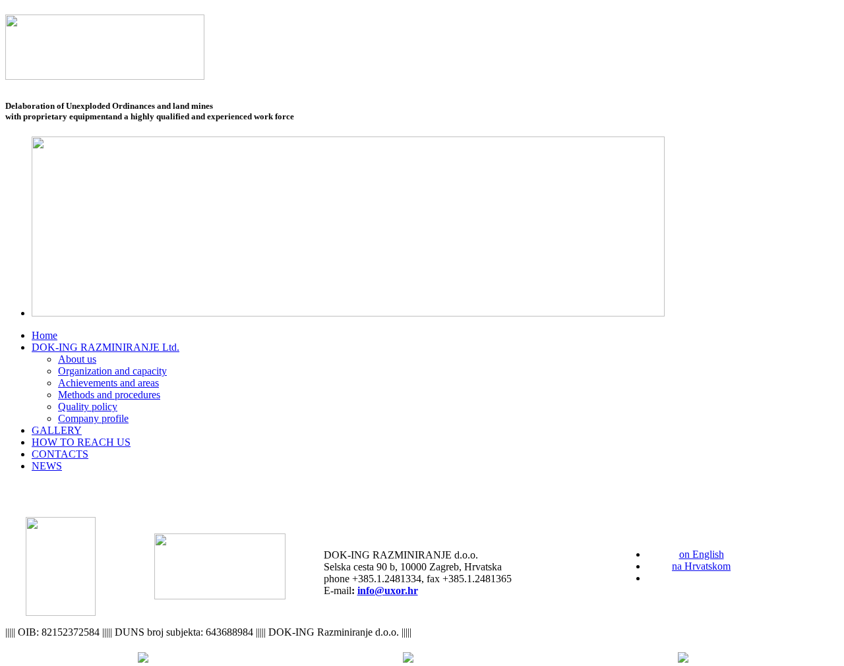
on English (701, 554)
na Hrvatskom (701, 566)
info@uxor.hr (387, 590)
